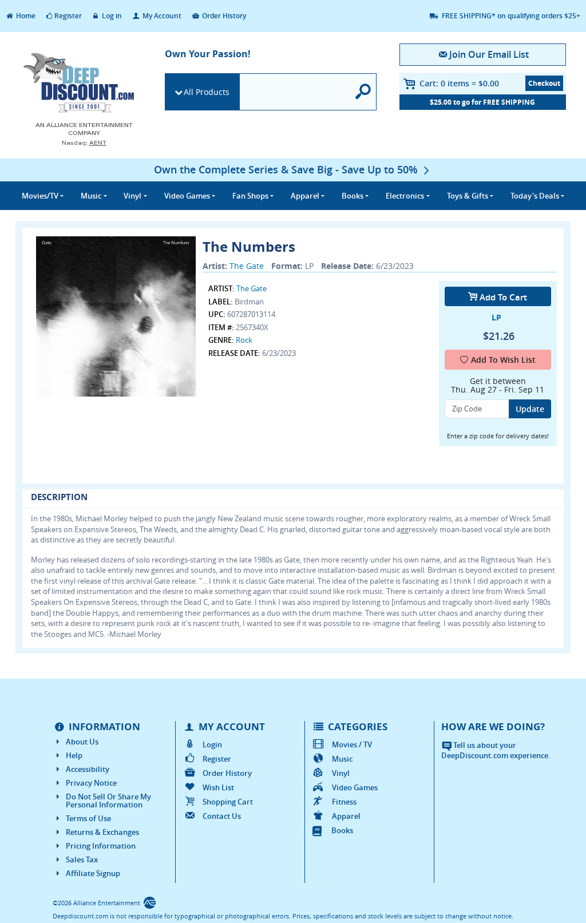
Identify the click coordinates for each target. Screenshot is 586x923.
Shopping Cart (228, 802)
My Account (161, 16)
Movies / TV (352, 744)
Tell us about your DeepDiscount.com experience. (496, 750)
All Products (206, 91)
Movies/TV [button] (40, 196)
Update (530, 408)
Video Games (355, 787)
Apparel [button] (305, 196)
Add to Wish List (503, 359)
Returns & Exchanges (102, 832)
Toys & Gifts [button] (467, 196)
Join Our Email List (489, 54)
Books (342, 830)
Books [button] (352, 196)
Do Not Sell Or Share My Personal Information (108, 801)
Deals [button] (534, 196)
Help (74, 755)
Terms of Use (88, 818)
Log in (111, 16)
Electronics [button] (405, 196)
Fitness (344, 802)
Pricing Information (101, 846)
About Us (82, 742)
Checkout (544, 83)
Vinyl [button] (132, 196)
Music (342, 759)
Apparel (346, 816)
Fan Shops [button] (250, 196)
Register (68, 16)
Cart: (459, 83)
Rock (244, 340)
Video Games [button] (187, 196)
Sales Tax (82, 859)
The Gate (246, 265)
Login (212, 744)
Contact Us (222, 816)
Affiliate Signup (93, 873)
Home (24, 16)
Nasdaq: (84, 142)
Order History (223, 16)
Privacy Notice (91, 783)
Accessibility (87, 769)
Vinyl (341, 773)
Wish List (218, 787)
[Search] (363, 91)
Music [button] (91, 196)
